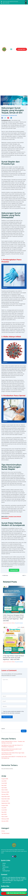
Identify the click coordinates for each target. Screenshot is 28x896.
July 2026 (3, 781)
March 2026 (4, 789)
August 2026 (4, 778)
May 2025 (3, 812)
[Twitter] (5, 118)
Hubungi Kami (14, 570)
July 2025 (3, 807)
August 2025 (4, 805)
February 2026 (5, 792)
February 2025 (5, 818)
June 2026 (4, 783)
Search (3, 728)
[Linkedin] (11, 118)
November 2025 (5, 798)
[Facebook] (2, 118)
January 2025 (4, 821)
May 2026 (3, 785)
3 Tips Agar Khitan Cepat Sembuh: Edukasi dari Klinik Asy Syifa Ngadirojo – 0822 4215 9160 (13, 657)
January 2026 (4, 794)
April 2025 (4, 814)
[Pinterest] (8, 118)
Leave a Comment (7, 622)
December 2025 (5, 796)
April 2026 (4, 787)
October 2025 (4, 801)
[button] (11, 49)
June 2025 (4, 810)
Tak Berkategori (5, 833)
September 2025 (5, 803)
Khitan (13, 622)
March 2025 (4, 816)
